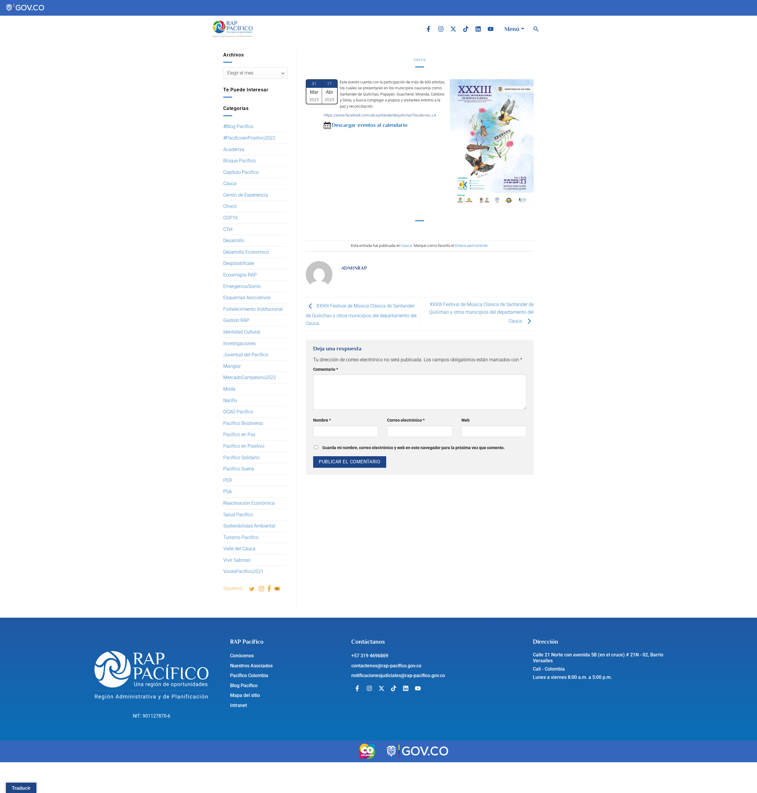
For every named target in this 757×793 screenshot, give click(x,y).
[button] (536, 29)
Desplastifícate (238, 263)
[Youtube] (490, 29)
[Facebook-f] (428, 29)
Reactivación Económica (249, 503)
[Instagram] (441, 29)
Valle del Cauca (239, 548)
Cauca (230, 183)
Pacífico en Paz (239, 434)
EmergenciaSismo (242, 286)
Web (465, 420)
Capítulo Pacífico (241, 172)
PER (227, 480)
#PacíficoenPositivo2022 (249, 138)
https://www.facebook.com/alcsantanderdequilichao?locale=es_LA (380, 115)
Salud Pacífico (238, 514)
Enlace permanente (471, 245)
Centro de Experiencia (245, 195)
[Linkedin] (478, 29)
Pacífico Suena (238, 469)
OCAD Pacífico (238, 412)
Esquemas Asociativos (247, 297)
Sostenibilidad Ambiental (249, 526)
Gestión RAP (236, 320)
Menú (511, 29)
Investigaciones (239, 343)
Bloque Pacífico (239, 161)
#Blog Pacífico (238, 126)
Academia (233, 149)
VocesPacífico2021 (243, 571)
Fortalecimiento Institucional (253, 309)
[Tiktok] (466, 29)
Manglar (232, 366)
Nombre (322, 420)
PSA (227, 491)
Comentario (325, 369)
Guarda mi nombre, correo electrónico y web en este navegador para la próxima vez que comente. (413, 447)
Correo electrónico (406, 420)
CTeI (227, 229)
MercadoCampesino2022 (249, 377)
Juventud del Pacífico (245, 354)
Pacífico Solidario (241, 457)
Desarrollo (233, 240)
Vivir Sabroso (237, 560)
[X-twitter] (453, 29)
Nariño (230, 400)
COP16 (230, 218)
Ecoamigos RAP (240, 275)
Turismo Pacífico (240, 537)
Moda (229, 389)
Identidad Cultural (241, 332)
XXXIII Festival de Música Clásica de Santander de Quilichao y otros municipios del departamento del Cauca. (361, 314)
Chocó (230, 206)
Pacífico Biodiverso (243, 423)
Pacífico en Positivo (243, 446)
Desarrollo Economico (246, 252)
